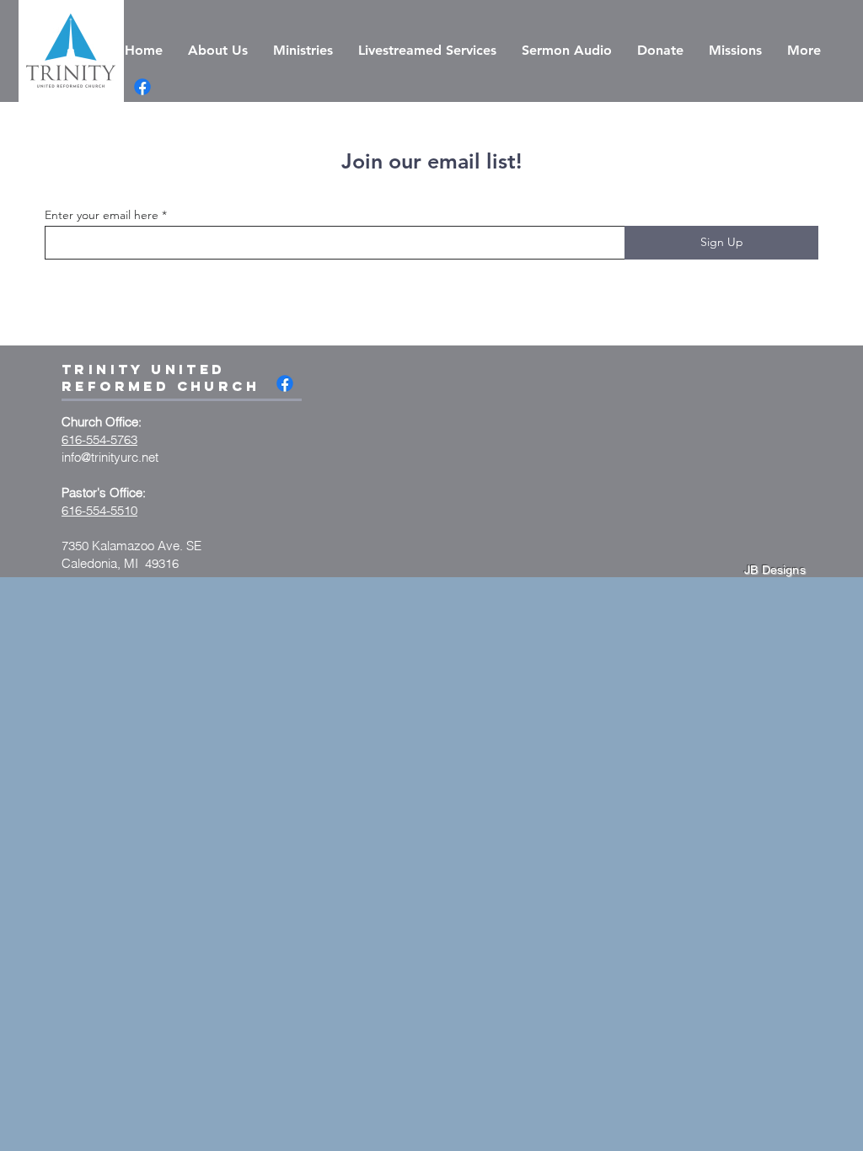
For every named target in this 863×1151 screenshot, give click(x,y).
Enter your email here (101, 215)
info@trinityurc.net (110, 457)
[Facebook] (142, 87)
